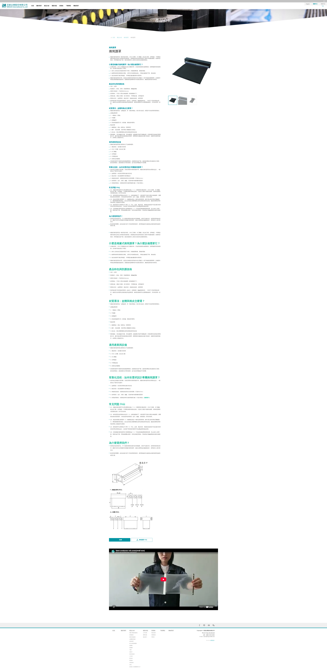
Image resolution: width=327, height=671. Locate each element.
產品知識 (153, 632)
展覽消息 (145, 634)
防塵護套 (131, 634)
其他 (130, 664)
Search (322, 5)
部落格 (61, 5)
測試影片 (145, 637)
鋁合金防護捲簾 (133, 643)
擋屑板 (131, 645)
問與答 (153, 637)
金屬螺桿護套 (132, 639)
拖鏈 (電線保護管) (133, 632)
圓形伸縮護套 (132, 637)
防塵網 (131, 647)
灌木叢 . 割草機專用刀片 (134, 666)
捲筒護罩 (126, 37)
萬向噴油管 (132, 654)
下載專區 (68, 5)
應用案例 (153, 634)
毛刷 (130, 649)
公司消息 (145, 632)
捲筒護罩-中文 (143, 539)
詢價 (120, 539)
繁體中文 (315, 4)
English (308, 4)
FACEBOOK (199, 625)
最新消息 (54, 5)
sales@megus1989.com (209, 636)
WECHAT (213, 625)
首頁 (32, 5)
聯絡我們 (76, 5)
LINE (204, 625)
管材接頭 (131, 662)
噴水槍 (131, 658)
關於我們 (39, 5)
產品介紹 (46, 5)
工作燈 (131, 656)
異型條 (131, 660)
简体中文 (323, 4)
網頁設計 (213, 640)
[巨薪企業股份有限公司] (15, 5)
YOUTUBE (209, 625)
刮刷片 (131, 652)
